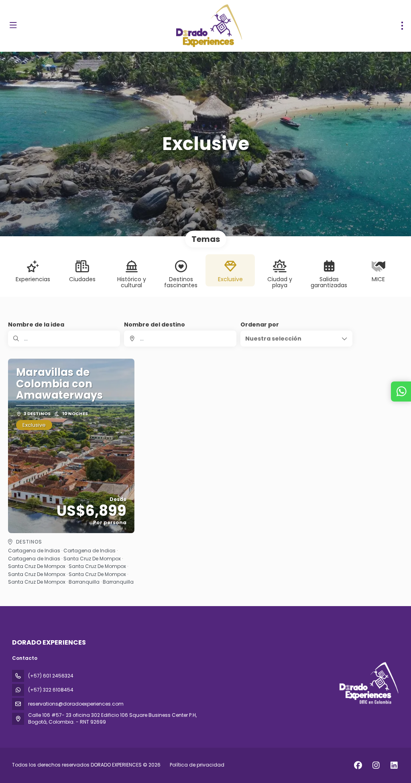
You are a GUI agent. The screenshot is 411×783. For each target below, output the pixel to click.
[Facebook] (358, 765)
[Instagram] (376, 765)
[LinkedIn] (394, 765)
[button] (296, 339)
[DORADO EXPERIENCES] (368, 682)
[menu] (402, 25)
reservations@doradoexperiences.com (76, 703)
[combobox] (180, 339)
